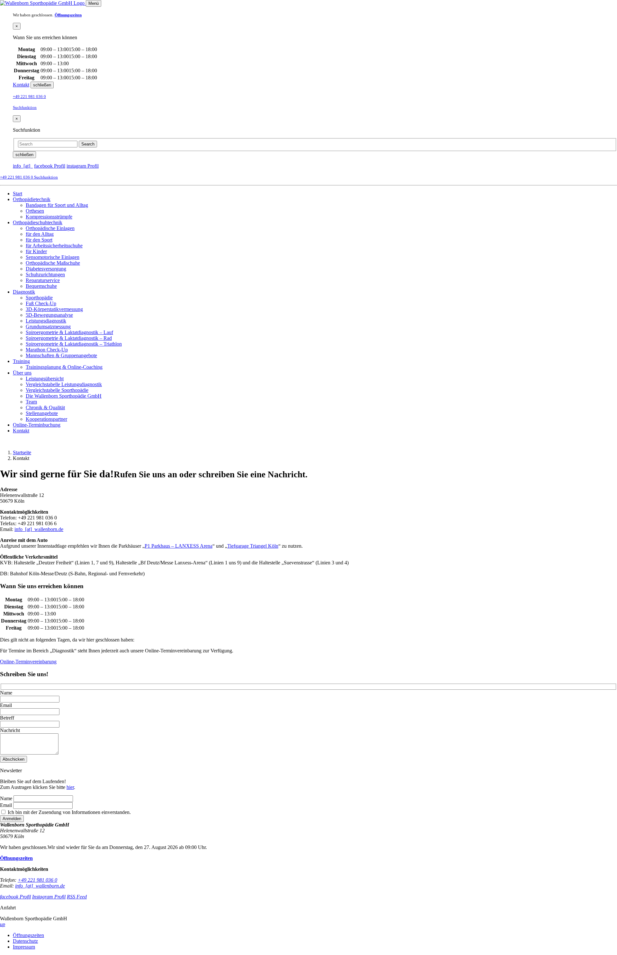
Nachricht (10, 730)
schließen (42, 85)
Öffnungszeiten (28, 935)
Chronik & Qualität (45, 407)
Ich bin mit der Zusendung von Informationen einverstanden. (68, 812)
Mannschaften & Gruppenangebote (61, 355)
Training (21, 361)
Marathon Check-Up (47, 349)
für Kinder (36, 251)
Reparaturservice (43, 280)
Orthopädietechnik (31, 199)
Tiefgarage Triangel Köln (252, 546)
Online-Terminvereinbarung (28, 661)
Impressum (24, 947)
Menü (93, 3)
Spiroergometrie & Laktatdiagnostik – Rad (69, 338)
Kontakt (21, 84)
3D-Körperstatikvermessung (54, 309)
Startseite (22, 452)
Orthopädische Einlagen (50, 228)
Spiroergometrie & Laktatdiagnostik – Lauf (69, 332)
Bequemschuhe (41, 286)
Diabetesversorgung (46, 268)
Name (6, 692)
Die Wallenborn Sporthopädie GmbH (64, 396)
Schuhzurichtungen (45, 274)
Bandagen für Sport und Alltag (57, 205)
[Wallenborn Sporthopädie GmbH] (43, 3)
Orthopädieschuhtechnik (37, 222)
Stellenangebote (42, 413)
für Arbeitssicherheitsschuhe (54, 245)
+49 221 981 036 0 (29, 96)
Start (17, 193)
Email (6, 705)
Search (87, 144)
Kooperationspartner (46, 419)
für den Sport (39, 240)
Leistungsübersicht (45, 378)
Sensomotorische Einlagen (52, 257)
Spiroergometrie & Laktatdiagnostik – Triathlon (74, 344)
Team (31, 401)
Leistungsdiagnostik (46, 320)
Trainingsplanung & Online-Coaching (64, 367)
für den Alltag (40, 234)
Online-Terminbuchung (36, 425)
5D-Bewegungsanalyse (49, 315)
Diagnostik (24, 292)
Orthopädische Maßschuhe (53, 263)
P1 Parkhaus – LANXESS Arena (178, 546)
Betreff (7, 718)
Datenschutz (25, 941)
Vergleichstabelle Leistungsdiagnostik (64, 384)
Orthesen (35, 211)
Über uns (22, 373)
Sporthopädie (39, 297)
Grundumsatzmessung (48, 326)
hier (70, 787)
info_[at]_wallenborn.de (38, 529)
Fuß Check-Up (41, 303)
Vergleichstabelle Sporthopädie (57, 390)
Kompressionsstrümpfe (49, 216)
